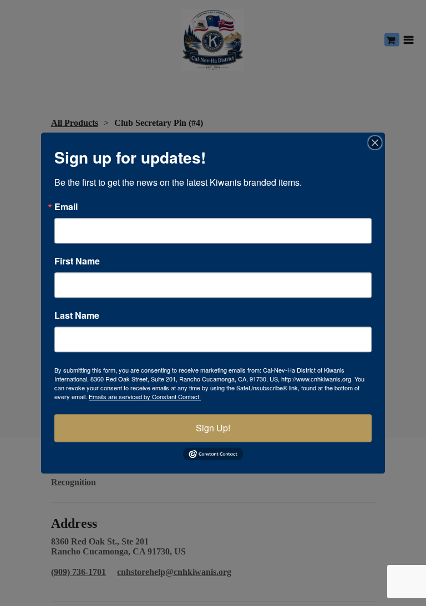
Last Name (76, 315)
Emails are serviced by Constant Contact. (145, 396)
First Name (77, 261)
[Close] (375, 142)
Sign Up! (213, 427)
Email (66, 206)
